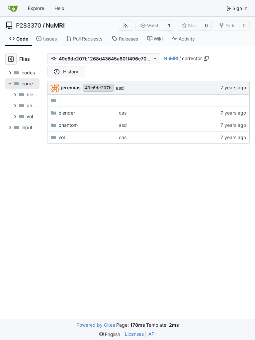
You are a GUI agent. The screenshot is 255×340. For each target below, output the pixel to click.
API (152, 334)
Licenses (134, 334)
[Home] (12, 8)
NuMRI (55, 25)
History (70, 71)
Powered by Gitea (95, 325)
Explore (36, 8)
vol (61, 137)
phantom (68, 125)
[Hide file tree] (11, 59)
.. (59, 100)
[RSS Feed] (125, 26)
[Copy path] (206, 58)
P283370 (28, 25)
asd (120, 88)
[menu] (110, 334)
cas (123, 113)
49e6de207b (98, 87)
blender (66, 113)
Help (59, 8)
